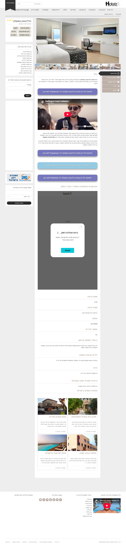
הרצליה (88, 512)
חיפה (88, 514)
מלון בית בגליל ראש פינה (83, 417)
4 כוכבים (92, 10)
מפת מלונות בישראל (24, 73)
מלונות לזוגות (26, 58)
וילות (65, 10)
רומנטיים (13, 35)
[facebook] (60, 499)
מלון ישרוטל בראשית (55, 453)
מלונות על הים (26, 60)
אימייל (29, 85)
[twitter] (57, 499)
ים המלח (87, 501)
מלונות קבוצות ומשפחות (23, 62)
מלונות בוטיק (26, 51)
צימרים (73, 10)
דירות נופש (56, 10)
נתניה (88, 510)
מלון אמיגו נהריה (57, 417)
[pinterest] (47, 499)
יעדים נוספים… (86, 516)
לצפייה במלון (91, 431)
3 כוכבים (83, 10)
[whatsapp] (43, 499)
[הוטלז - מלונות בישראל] (113, 3)
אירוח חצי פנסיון (25, 68)
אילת (88, 499)
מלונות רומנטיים (25, 64)
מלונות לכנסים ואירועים (23, 56)
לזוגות (15, 28)
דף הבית (110, 10)
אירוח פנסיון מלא (25, 66)
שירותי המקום (112, 82)
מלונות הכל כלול (25, 54)
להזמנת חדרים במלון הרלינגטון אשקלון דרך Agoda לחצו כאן (67, 165)
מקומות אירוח (10, 3)
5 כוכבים (102, 10)
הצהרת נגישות (16, 542)
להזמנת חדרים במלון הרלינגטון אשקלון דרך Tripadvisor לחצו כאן (67, 92)
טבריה (88, 505)
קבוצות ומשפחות (24, 35)
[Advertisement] (19, 135)
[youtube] (50, 499)
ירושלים (88, 507)
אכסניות (45, 10)
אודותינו (24, 542)
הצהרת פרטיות (33, 542)
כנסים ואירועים (25, 28)
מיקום (115, 90)
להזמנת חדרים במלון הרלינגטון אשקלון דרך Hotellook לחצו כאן (68, 178)
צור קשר (7, 542)
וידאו (115, 86)
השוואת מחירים (112, 77)
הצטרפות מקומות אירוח (19, 10)
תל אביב (87, 503)
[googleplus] (53, 499)
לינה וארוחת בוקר (24, 31)
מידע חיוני (113, 73)
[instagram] (40, 499)
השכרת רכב (35, 10)
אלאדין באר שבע (88, 453)
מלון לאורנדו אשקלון (49, 137)
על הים (14, 31)
